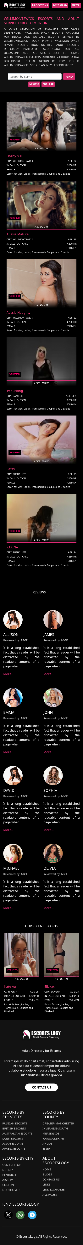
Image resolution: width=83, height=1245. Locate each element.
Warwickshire (53, 1138)
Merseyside (50, 1133)
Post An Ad (60, 5)
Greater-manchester (58, 1123)
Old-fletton (11, 1165)
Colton (8, 1185)
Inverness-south (55, 1128)
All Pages (49, 1194)
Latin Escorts (12, 1138)
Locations (41, 5)
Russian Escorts (14, 1123)
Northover (10, 1190)
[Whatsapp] (20, 1214)
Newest (34, 84)
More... (8, 674)
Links (46, 1184)
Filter (76, 5)
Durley (7, 1170)
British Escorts (14, 1128)
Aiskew (7, 1180)
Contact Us (41, 1087)
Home (46, 1169)
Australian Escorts (17, 1133)
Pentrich (9, 1175)
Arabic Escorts (13, 1148)
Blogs (47, 1174)
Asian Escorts (13, 1143)
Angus (47, 1143)
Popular (48, 84)
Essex (46, 1148)
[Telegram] (32, 1214)
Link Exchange (53, 1189)
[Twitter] (8, 1214)
